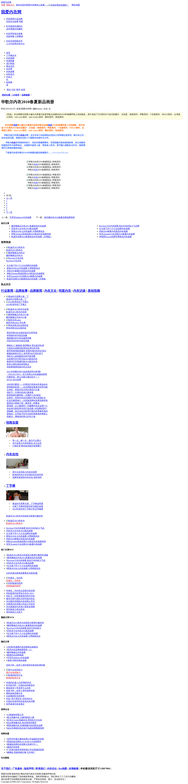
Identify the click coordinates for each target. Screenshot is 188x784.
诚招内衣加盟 (13, 747)
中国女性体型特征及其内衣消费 (20, 701)
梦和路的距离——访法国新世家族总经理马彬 (27, 387)
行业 (16, 19)
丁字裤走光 (11, 55)
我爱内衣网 (6, 2)
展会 (9, 90)
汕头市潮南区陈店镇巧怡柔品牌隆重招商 (25, 728)
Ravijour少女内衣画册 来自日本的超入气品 (25, 528)
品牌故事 (21, 290)
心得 (17, 36)
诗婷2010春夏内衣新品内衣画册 (113, 231)
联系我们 (40, 768)
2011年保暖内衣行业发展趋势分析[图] (24, 372)
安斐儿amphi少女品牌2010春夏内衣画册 (117, 234)
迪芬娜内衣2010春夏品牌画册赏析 (59, 217)
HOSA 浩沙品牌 (14, 380)
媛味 (20, 29)
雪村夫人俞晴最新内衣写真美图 (21, 356)
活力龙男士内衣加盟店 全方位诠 (27, 443)
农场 (23, 90)
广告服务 (17, 768)
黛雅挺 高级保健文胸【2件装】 (21, 752)
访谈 (8, 21)
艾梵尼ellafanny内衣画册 (20, 217)
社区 (14, 90)
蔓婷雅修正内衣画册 (16, 652)
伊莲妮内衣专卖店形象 (17, 335)
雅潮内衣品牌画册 (15, 655)
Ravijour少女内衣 (13, 261)
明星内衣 (65, 290)
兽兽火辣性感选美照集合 (18, 364)
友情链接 (74, 768)
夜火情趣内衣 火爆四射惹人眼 (20, 717)
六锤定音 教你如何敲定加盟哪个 (27, 446)
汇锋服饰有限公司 (15, 715)
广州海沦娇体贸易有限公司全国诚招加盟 (25, 750)
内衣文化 (50, 290)
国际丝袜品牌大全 (14, 693)
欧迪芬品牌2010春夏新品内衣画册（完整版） (31, 237)
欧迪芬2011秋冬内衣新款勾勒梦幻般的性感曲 (27, 555)
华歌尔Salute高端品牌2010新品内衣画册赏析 (31, 234)
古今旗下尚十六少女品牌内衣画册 (114, 229)
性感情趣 (10, 61)
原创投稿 (94, 290)
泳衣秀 (9, 69)
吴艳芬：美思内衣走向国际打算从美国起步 (26, 398)
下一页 (9, 212)
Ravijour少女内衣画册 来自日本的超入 (24, 628)
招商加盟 (12, 422)
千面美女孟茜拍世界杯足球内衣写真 (23, 348)
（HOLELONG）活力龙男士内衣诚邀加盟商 (27, 374)
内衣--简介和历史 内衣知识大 (19, 699)
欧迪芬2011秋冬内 (14, 250)
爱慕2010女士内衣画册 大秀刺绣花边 (28, 231)
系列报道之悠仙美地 (15, 609)
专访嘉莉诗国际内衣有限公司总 (20, 601)
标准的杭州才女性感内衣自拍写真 (27, 475)
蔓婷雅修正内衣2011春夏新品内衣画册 (28, 226)
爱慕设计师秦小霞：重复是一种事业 (23, 403)
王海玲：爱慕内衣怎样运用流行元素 (23, 390)
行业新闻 (7, 290)
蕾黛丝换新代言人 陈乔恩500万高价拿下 (25, 353)
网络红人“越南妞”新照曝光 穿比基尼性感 (25, 345)
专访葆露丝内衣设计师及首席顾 (20, 607)
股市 (18, 90)
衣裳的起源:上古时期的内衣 (18, 682)
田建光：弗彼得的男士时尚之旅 (21, 416)
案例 (21, 36)
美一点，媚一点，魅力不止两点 (26, 440)
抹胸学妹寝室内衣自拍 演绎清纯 (27, 477)
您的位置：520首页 (10, 95)
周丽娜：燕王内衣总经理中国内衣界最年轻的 (27, 411)
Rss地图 (63, 768)
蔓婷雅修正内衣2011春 (16, 317)
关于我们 (6, 768)
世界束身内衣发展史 (15, 704)
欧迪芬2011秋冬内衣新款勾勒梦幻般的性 (24, 516)
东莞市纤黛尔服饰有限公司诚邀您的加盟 (25, 739)
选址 (16, 34)
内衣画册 (10, 71)
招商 (16, 41)
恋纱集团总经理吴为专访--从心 (20, 593)
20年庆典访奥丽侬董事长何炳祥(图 (21, 573)
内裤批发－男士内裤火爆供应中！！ (23, 377)
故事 (16, 21)
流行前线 (10, 63)
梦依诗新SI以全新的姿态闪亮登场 (22, 333)
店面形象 (10, 36)
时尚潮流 (10, 26)
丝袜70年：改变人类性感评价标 (20, 690)
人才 (8, 44)
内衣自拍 (12, 454)
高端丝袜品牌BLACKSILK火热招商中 (24, 742)
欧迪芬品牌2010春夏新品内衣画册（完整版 (26, 279)
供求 (20, 41)
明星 (21, 21)
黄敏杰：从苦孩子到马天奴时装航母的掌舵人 (27, 414)
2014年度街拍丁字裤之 (16, 304)
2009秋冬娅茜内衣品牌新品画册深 (22, 647)
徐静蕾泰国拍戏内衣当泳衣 (19, 367)
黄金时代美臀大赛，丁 (16, 299)
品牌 (20, 19)
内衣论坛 (20, 44)
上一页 (9, 198)
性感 (16, 26)
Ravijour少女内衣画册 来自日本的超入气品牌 (119, 226)
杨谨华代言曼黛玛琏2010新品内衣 (22, 361)
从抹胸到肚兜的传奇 (15, 696)
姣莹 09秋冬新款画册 (17, 660)
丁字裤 (10, 485)
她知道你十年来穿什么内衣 (18, 688)
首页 (8, 53)
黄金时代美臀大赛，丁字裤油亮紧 (27, 504)
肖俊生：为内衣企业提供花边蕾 (20, 590)
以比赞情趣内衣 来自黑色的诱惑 (21, 723)
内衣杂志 (10, 74)
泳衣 (8, 29)
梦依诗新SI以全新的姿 (16, 328)
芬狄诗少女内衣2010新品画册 (24, 229)
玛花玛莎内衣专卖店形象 (18, 341)
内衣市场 (10, 41)
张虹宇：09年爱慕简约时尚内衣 (20, 596)
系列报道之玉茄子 (14, 612)
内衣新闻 (10, 19)
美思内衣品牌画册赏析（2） (20, 650)
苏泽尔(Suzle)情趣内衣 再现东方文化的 (24, 720)
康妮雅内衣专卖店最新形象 (19, 338)
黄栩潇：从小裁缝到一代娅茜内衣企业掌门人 (27, 406)
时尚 (20, 26)
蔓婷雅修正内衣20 (14, 255)
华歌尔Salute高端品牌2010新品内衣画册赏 (26, 273)
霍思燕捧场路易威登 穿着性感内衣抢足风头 (26, 351)
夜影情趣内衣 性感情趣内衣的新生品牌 (24, 725)
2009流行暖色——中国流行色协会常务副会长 (27, 384)
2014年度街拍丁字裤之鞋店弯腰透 (27, 509)
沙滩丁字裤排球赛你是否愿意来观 (27, 506)
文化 (12, 21)
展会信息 (10, 66)
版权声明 (29, 768)
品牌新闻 (36, 290)
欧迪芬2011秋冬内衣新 (16, 312)
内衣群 (13, 44)
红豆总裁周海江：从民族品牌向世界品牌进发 (27, 400)
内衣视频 (10, 58)
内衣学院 (10, 34)
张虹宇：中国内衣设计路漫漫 (20, 392)
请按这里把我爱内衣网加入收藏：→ (32, 5)
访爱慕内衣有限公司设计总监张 (20, 604)
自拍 (16, 29)
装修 (20, 34)
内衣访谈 (79, 290)
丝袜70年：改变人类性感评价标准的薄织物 (25, 665)
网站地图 (76, 5)
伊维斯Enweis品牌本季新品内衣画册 (115, 237)
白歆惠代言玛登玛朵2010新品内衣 (22, 359)
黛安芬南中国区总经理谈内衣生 (20, 599)
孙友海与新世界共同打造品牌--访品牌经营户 (27, 408)
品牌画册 (26, 95)
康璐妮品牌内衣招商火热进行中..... (22, 744)
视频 (12, 29)
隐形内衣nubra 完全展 (16, 323)
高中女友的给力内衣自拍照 (24, 472)
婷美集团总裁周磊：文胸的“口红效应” (24, 395)
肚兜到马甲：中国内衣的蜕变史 (20, 685)
